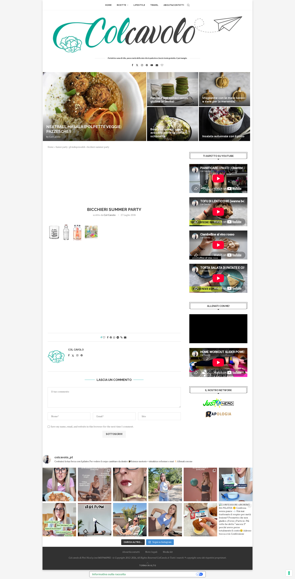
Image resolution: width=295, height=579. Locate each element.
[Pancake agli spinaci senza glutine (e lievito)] (172, 89)
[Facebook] (132, 65)
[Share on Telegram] (118, 337)
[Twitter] (137, 65)
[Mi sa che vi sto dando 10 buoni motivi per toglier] (94, 484)
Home (108, 5)
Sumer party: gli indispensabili (70, 147)
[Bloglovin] (162, 65)
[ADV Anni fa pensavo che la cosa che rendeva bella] (200, 520)
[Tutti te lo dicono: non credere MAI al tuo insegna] (200, 484)
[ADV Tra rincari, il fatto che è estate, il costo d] (130, 520)
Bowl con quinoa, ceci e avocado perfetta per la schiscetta (167, 133)
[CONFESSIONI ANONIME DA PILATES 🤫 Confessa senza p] (235, 520)
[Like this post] (104, 337)
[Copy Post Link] (121, 337)
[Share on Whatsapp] (114, 337)
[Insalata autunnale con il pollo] (224, 124)
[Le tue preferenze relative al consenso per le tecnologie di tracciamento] (289, 573)
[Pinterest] (147, 65)
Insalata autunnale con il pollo (223, 136)
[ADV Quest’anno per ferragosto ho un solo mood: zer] (59, 520)
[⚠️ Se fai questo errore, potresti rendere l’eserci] (165, 520)
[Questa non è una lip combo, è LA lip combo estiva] (130, 484)
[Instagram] (142, 65)
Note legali (151, 551)
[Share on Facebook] (107, 337)
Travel (154, 5)
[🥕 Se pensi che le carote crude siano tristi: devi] (59, 484)
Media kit (168, 551)
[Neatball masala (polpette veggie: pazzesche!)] (94, 106)
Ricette (121, 5)
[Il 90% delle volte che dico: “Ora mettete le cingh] (94, 520)
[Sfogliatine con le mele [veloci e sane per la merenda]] (224, 89)
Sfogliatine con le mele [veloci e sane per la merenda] (223, 99)
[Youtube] (152, 65)
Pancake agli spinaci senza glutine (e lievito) (169, 99)
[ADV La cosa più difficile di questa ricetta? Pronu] (235, 484)
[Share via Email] (125, 337)
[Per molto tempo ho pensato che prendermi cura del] (165, 484)
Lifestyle (139, 5)
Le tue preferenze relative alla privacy (162, 574)
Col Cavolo (55, 136)
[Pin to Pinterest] (111, 337)
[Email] (157, 65)
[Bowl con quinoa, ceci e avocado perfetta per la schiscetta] (172, 124)
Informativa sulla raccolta (109, 574)
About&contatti (174, 5)
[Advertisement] (114, 177)
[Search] (188, 5)
